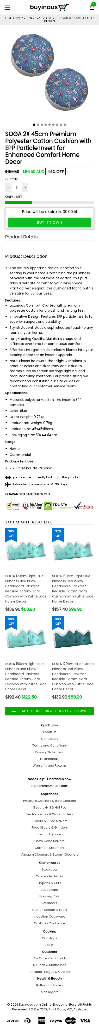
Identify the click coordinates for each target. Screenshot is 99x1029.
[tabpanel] (49, 75)
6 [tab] (53, 124)
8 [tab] (61, 124)
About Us (49, 732)
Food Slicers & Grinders (49, 827)
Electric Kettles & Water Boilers (49, 814)
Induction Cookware (49, 916)
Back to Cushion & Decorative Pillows (53, 711)
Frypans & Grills (49, 883)
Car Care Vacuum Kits (49, 958)
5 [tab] (49, 124)
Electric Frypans (49, 834)
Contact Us (49, 738)
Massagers (49, 992)
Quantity (11, 179)
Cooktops (49, 938)
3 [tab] (42, 124)
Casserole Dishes (49, 876)
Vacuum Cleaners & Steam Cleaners (49, 854)
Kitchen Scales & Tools (49, 909)
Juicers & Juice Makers (50, 821)
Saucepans (50, 889)
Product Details (21, 237)
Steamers (49, 903)
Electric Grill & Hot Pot (49, 807)
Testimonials (49, 758)
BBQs (49, 945)
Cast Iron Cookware (49, 923)
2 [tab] (38, 124)
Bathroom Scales (49, 985)
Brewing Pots (49, 896)
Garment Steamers (50, 847)
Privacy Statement (49, 752)
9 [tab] (65, 124)
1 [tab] (34, 124)
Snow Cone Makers (49, 841)
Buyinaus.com (30, 1004)
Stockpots (49, 869)
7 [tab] (57, 124)
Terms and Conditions (49, 745)
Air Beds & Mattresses (50, 965)
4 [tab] (45, 124)
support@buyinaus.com (49, 785)
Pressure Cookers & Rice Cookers (49, 800)
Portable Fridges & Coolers (50, 971)
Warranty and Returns (50, 765)
